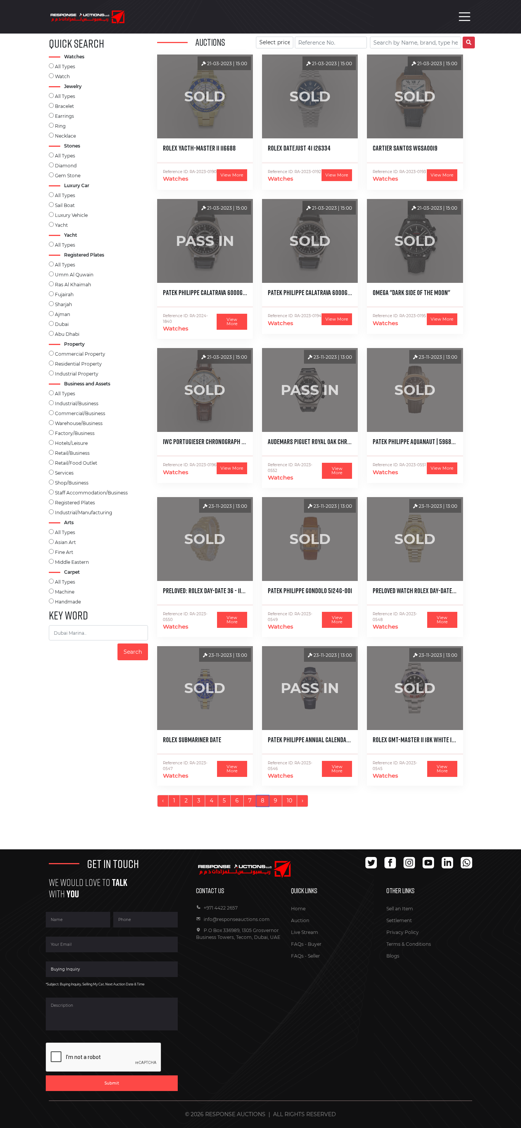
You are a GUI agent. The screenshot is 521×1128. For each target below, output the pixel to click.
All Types (65, 66)
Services (64, 473)
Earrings (64, 116)
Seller (314, 956)
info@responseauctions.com (237, 919)
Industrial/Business (76, 403)
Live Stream (304, 932)
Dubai (62, 324)
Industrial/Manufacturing (83, 512)
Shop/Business (71, 483)
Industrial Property (76, 374)
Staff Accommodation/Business (91, 493)
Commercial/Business (80, 413)
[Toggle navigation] (464, 16)
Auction (300, 920)
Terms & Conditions (408, 944)
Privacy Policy (402, 932)
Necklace (65, 136)
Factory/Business (75, 433)
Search (133, 651)
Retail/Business (72, 453)
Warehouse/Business (79, 423)
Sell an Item (399, 908)
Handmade (68, 602)
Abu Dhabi (67, 334)
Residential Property (78, 364)
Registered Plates (75, 502)
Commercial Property (80, 354)
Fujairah (64, 294)
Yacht (61, 225)
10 (289, 800)
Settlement (399, 920)
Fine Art (64, 552)
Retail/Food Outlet (76, 463)
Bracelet (64, 106)
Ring (60, 126)
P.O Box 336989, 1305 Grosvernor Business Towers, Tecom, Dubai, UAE (238, 933)
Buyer (315, 944)
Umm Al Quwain (74, 275)
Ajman (62, 314)
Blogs (392, 956)
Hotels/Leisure (71, 443)
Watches (175, 178)
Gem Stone (67, 175)
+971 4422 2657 (221, 908)
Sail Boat (65, 205)
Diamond (66, 165)
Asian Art (65, 542)
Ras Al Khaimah (73, 284)
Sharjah (63, 304)
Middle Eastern (72, 562)
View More (231, 175)
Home (298, 908)
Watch (62, 76)
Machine (64, 592)
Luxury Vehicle (71, 215)
